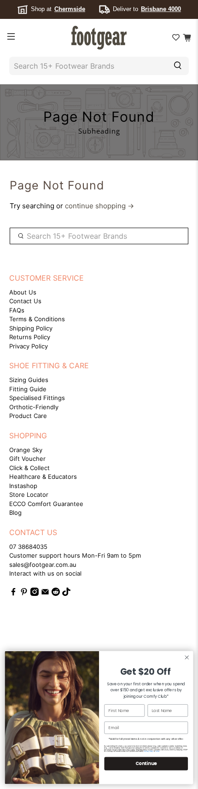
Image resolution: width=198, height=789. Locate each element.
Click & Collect (29, 467)
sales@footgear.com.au (42, 564)
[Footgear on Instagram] (34, 593)
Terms (157, 751)
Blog (15, 512)
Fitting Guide (28, 389)
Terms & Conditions (37, 319)
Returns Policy (29, 337)
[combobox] (86, 66)
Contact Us (25, 301)
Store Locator (28, 494)
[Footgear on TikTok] (66, 593)
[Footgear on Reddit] (56, 593)
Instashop (23, 485)
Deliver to (147, 9)
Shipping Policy (30, 328)
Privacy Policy (28, 346)
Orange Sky (25, 449)
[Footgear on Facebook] (13, 593)
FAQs (16, 310)
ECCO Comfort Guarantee (46, 503)
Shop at (58, 9)
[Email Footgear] (45, 593)
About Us (22, 292)
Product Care (28, 415)
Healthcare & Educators (43, 476)
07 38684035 (28, 546)
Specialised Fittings (37, 397)
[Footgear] (99, 38)
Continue (146, 763)
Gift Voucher (27, 458)
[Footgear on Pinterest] (24, 593)
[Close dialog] (186, 657)
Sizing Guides (28, 379)
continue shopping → (99, 205)
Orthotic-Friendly (33, 407)
